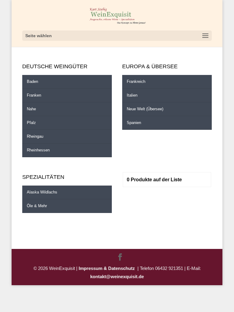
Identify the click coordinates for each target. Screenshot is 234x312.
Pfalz (31, 122)
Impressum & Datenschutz (108, 268)
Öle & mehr (37, 206)
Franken (34, 95)
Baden (32, 81)
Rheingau (35, 136)
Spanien (134, 122)
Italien (132, 95)
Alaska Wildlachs (42, 192)
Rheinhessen (38, 150)
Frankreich (136, 81)
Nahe (31, 109)
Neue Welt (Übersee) (145, 109)
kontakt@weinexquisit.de (117, 276)
